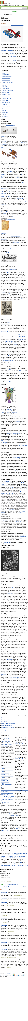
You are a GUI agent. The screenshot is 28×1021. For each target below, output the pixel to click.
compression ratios (23, 445)
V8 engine (24, 488)
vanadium (9, 593)
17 (8, 371)
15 (20, 340)
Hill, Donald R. (14, 815)
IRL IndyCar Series (10, 509)
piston (11, 50)
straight (18, 482)
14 (24, 336)
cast (12, 587)
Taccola (3, 292)
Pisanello (19, 295)
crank (2, 48)
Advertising (13, 973)
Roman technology (10, 125)
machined (15, 615)
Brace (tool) (4, 721)
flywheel (14, 60)
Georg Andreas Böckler (8, 360)
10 (10, 248)
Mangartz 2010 (5, 773)
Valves (2, 412)
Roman (3, 136)
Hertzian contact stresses (14, 677)
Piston (8, 412)
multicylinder (16, 416)
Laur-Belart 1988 (6, 741)
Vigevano (3, 233)
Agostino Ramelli (5, 355)
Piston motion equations (6, 725)
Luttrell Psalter (16, 242)
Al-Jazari (3, 366)
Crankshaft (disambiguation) (17, 25)
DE (20, 1)
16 (9, 361)
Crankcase (3, 715)
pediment (3, 176)
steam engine (4, 204)
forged (12, 585)
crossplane (19, 512)
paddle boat (4, 239)
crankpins (12, 53)
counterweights (4, 520)
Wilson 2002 (5, 774)
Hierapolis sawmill (9, 161)
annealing (3, 674)
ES (23, 1)
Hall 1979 (4, 779)
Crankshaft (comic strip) (7, 959)
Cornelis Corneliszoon (16, 342)
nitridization (9, 659)
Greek (22, 182)
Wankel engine (21, 538)
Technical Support (8, 973)
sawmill (15, 344)
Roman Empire (20, 198)
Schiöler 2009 (7, 738)
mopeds (18, 421)
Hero (2, 211)
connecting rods (12, 56)
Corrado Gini (6, 886)
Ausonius (3, 193)
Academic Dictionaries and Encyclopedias (12, 5)
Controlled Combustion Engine (8, 723)
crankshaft (4, 892)
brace (8, 272)
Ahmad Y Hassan (8, 796)
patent (7, 348)
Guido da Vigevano (15, 236)
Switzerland (4, 144)
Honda (16, 470)
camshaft (9, 409)
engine (13, 48)
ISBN (16, 742)
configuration (6, 481)
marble (17, 190)
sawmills (11, 172)
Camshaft (3, 730)
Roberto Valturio (5, 331)
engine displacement (17, 457)
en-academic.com (5, 2)
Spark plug (10, 410)
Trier (2, 191)
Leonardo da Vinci (9, 341)
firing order (23, 485)
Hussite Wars (13, 269)
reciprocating (4, 50)
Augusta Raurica (23, 142)
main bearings (16, 433)
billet (22, 615)
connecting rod (6, 169)
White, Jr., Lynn (4, 830)
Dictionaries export (3, 975)
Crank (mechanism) (5, 719)
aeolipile (6, 211)
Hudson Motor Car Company (7, 727)
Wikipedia (14, 11)
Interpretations (8, 14)
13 (19, 334)
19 (9, 381)
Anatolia (8, 196)
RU (18, 1)
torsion (8, 65)
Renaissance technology (11, 252)
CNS (24, 886)
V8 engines (4, 440)
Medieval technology (10, 219)
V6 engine (11, 487)
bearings (9, 433)
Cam (2, 732)
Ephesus (3, 174)
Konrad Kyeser (21, 339)
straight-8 (5, 442)
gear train (17, 177)
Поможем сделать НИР (13, 884)
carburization (14, 675)
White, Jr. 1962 (5, 780)
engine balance (19, 521)
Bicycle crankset (5, 717)
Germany (8, 191)
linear (9, 50)
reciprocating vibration (22, 461)
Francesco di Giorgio (18, 336)
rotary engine (23, 536)
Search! (25, 7)
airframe (23, 535)
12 (23, 286)
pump (20, 370)
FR (26, 1)
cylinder (24, 211)
